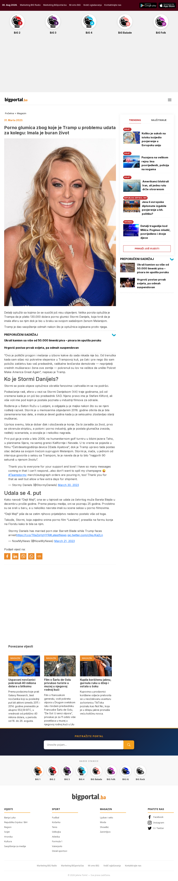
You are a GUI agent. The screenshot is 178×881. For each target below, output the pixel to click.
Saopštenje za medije (15, 846)
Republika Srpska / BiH (15, 822)
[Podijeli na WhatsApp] (31, 556)
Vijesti (8, 809)
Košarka (56, 822)
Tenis (54, 827)
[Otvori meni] (169, 99)
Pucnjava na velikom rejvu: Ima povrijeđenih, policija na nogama (155, 163)
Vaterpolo (57, 846)
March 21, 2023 (64, 541)
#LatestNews (58, 535)
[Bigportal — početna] (16, 100)
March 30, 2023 (68, 485)
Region (7, 827)
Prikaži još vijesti (147, 248)
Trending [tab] (135, 120)
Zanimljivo (105, 831)
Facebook (158, 817)
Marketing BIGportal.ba (72, 865)
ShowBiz (104, 827)
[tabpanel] (147, 188)
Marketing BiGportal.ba (55, 5)
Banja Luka (9, 817)
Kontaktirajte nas (112, 5)
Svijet (7, 831)
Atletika (56, 836)
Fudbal (55, 817)
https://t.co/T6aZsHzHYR (33, 535)
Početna (9, 113)
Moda (103, 822)
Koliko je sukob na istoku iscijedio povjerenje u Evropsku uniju (154, 139)
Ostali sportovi (59, 850)
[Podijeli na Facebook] (7, 556)
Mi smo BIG (93, 865)
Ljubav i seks (106, 817)
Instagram (158, 822)
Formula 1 (57, 841)
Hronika (8, 836)
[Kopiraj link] (39, 556)
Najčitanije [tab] (159, 120)
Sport (56, 809)
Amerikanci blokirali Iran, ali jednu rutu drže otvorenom (155, 185)
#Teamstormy (17, 475)
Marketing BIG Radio (30, 5)
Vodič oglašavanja (92, 5)
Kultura (8, 841)
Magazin (21, 113)
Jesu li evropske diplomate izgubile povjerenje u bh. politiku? (154, 207)
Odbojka (56, 831)
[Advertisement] (89, 65)
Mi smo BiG (75, 5)
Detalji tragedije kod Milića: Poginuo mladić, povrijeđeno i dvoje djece (155, 231)
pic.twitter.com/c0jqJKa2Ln (85, 535)
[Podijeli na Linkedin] (15, 556)
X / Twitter (158, 828)
